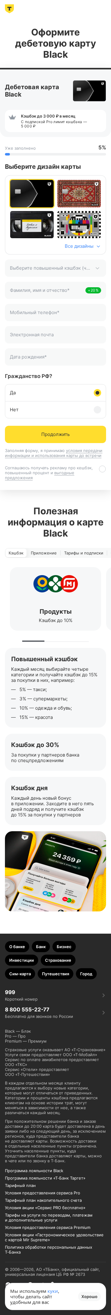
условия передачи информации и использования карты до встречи (53, 453)
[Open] (97, 268)
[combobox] (55, 268)
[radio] (32, 193)
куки (52, 1291)
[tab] (16, 553)
